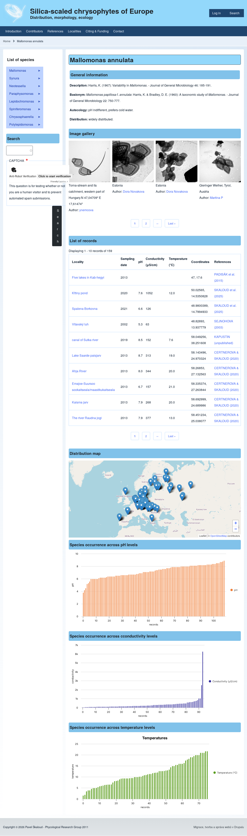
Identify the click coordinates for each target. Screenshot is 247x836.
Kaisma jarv (80, 402)
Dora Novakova (133, 191)
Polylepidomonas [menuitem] (19, 125)
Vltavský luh (80, 324)
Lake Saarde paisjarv (86, 355)
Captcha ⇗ (59, 181)
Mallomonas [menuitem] (16, 71)
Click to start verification (54, 176)
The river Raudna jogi (87, 418)
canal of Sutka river (85, 340)
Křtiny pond (80, 293)
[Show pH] (233, 590)
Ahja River (79, 371)
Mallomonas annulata (102, 59)
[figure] (155, 590)
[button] (156, 487)
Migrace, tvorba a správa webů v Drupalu (219, 827)
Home (6, 41)
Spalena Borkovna (84, 308)
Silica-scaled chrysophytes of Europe (91, 11)
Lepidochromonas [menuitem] (20, 102)
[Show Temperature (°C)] (225, 772)
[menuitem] (218, 13)
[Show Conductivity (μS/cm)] (223, 681)
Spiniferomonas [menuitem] (18, 110)
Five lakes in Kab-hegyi (88, 277)
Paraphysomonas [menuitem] (19, 94)
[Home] (15, 13)
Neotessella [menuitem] (16, 87)
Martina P (216, 197)
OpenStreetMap (218, 535)
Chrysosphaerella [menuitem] (20, 117)
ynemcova (86, 210)
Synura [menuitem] (12, 79)
